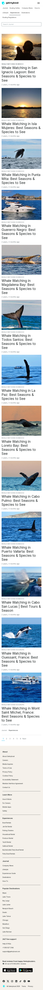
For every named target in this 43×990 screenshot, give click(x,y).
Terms (24, 986)
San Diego (6, 928)
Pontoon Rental (8, 838)
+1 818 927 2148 (8, 947)
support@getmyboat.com (11, 951)
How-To (5, 881)
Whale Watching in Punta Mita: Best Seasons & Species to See (21, 179)
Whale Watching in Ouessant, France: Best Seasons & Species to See (20, 659)
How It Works (7, 799)
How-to (37, 8)
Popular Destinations (11, 888)
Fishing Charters (8, 830)
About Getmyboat (9, 756)
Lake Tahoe (7, 916)
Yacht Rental (7, 842)
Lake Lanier (6, 904)
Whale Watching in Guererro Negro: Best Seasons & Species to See (19, 232)
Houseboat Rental (9, 834)
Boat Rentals (7, 823)
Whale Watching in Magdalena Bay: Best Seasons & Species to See (19, 287)
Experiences (15, 13)
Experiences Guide (9, 873)
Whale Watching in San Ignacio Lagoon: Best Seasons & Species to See (19, 74)
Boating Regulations (9, 17)
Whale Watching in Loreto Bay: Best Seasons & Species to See (19, 447)
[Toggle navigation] (38, 3)
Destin (5, 912)
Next (24, 739)
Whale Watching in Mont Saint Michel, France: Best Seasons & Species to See (21, 714)
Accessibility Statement (10, 779)
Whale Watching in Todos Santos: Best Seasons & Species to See (19, 342)
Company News (27, 8)
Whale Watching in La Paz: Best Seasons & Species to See (18, 395)
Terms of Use (7, 768)
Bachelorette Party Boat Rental (13, 850)
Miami (4, 893)
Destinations (26, 13)
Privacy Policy (7, 772)
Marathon (6, 924)
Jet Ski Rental (7, 826)
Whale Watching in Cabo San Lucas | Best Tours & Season (21, 606)
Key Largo (6, 901)
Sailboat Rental (8, 846)
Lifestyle (5, 13)
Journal (5, 8)
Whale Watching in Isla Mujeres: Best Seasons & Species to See (21, 128)
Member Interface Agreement (13, 783)
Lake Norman (7, 932)
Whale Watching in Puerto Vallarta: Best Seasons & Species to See (19, 553)
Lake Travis (6, 897)
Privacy (30, 986)
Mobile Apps (7, 807)
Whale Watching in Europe (13, 650)
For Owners (6, 803)
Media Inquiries (8, 764)
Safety (5, 811)
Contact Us (6, 787)
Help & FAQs (7, 944)
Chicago (5, 920)
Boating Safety (15, 8)
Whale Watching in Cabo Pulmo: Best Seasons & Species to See (21, 500)
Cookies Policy (8, 776)
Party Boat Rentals (9, 854)
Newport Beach (8, 908)
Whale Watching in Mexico (12, 64)
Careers (5, 760)
